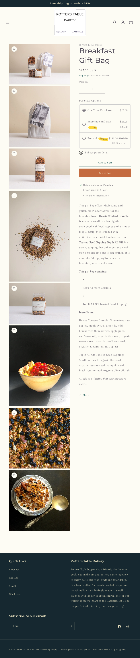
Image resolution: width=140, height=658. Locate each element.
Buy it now (105, 172)
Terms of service (100, 649)
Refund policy (67, 649)
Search (13, 586)
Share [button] (86, 395)
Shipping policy (118, 649)
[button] (8, 22)
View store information (96, 195)
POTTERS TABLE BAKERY (27, 649)
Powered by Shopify (48, 649)
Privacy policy (83, 649)
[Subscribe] (71, 626)
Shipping (83, 75)
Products (14, 569)
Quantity (83, 82)
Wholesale (15, 594)
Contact (13, 577)
